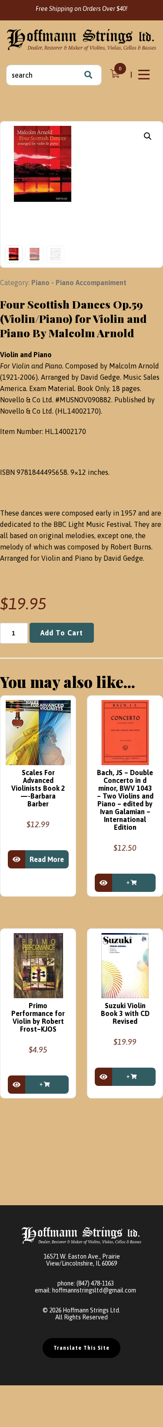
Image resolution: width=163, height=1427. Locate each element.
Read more (47, 859)
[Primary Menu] (145, 75)
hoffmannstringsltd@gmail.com (94, 1290)
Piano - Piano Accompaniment (78, 282)
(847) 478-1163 (95, 1283)
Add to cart (61, 633)
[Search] (88, 75)
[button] (148, 136)
